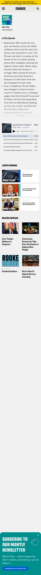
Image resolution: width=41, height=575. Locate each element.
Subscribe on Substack (15, 568)
